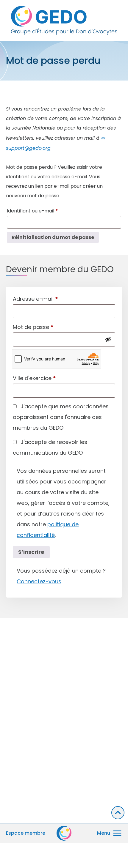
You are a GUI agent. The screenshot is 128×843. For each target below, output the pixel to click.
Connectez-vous (39, 581)
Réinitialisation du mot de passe (53, 237)
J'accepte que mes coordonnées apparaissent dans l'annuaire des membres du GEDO (61, 417)
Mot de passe (33, 327)
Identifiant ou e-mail (45, 210)
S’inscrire (31, 552)
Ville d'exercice (34, 378)
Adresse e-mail (35, 298)
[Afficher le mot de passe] (108, 339)
